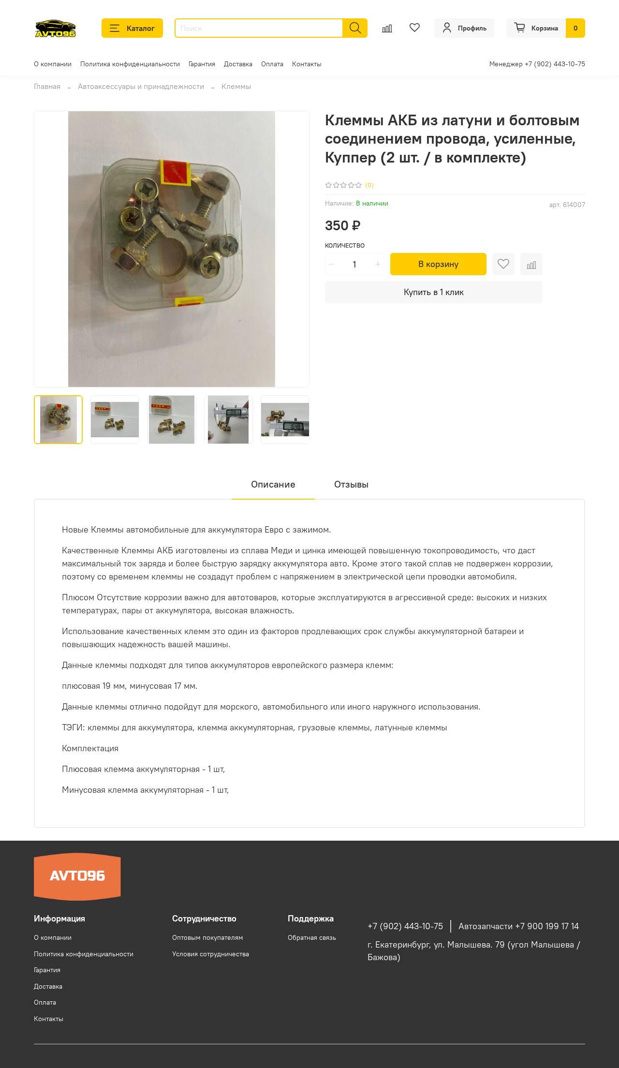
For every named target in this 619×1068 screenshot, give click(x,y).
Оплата (272, 63)
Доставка (238, 63)
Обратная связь (312, 937)
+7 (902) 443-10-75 (405, 926)
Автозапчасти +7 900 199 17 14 (518, 926)
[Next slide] (294, 249)
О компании (53, 63)
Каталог (141, 28)
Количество (345, 245)
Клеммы (236, 86)
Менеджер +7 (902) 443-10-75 (537, 63)
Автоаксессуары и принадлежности (141, 86)
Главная (47, 86)
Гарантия (202, 63)
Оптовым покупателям (207, 937)
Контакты (307, 63)
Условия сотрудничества (210, 953)
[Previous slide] (49, 249)
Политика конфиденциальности (130, 63)
